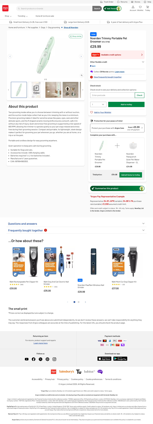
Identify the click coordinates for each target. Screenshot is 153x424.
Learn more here (41, 343)
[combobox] (54, 8)
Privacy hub (50, 379)
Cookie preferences (94, 379)
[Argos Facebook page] (33, 359)
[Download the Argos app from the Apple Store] (104, 360)
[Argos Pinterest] (47, 359)
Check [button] (139, 95)
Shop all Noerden (71, 27)
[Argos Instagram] (54, 359)
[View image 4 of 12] (70, 90)
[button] (76, 36)
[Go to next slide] (81, 56)
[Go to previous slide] (10, 56)
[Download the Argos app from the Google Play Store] (120, 360)
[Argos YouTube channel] (27, 359)
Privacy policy (62, 379)
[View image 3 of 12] (53, 90)
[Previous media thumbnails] (8, 90)
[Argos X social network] (40, 359)
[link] (117, 76)
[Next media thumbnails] (83, 90)
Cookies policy (77, 379)
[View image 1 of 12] (19, 90)
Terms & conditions (113, 379)
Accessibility (37, 379)
